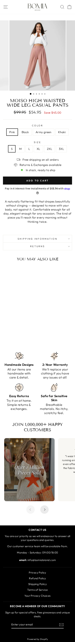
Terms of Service (37, 589)
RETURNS (37, 246)
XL (38, 149)
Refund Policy (37, 578)
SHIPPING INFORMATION (38, 238)
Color (37, 125)
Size (37, 142)
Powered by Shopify (37, 639)
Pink (12, 132)
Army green (43, 132)
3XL (61, 149)
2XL (49, 149)
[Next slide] (44, 509)
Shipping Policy (37, 584)
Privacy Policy (37, 572)
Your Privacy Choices (37, 595)
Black (25, 132)
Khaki (62, 132)
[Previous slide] (30, 509)
